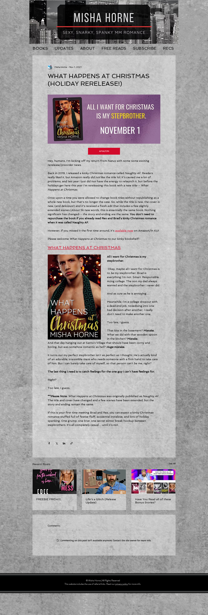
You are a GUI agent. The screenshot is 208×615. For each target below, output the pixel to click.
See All (172, 463)
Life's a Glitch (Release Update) (101, 501)
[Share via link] (71, 443)
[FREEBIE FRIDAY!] (55, 481)
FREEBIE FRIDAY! (48, 499)
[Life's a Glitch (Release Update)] (104, 481)
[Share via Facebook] (49, 443)
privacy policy (121, 584)
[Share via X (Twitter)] (56, 443)
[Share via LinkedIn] (64, 443)
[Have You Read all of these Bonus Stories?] (153, 481)
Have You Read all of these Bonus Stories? (153, 501)
